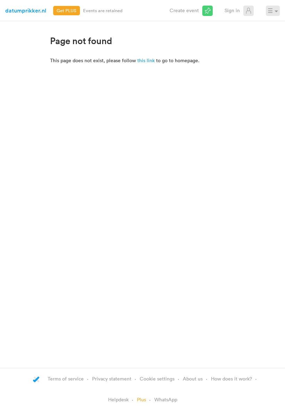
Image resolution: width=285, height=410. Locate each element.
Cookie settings (157, 378)
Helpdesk (118, 399)
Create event (184, 10)
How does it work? (231, 378)
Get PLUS (66, 10)
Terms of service (66, 378)
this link (146, 60)
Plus (141, 399)
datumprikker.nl (25, 10)
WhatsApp (165, 399)
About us (193, 378)
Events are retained (103, 10)
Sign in (232, 10)
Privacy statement (111, 378)
